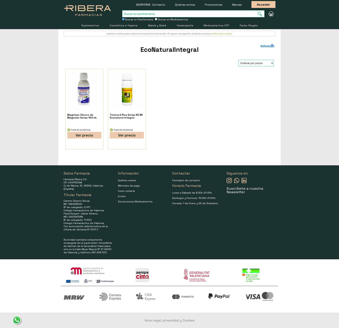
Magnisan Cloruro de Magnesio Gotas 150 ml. (82, 116)
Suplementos (90, 25)
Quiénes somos (185, 5)
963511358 (143, 5)
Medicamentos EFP (216, 25)
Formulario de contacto (186, 180)
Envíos (122, 196)
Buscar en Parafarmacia (138, 19)
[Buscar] (260, 14)
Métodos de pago (129, 185)
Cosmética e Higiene (124, 25)
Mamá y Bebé (157, 25)
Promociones (213, 5)
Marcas (237, 5)
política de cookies (221, 33)
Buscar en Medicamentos (172, 19)
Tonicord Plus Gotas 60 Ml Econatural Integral (126, 116)
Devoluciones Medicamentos (135, 201)
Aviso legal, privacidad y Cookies (170, 320)
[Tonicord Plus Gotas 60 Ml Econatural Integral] (127, 89)
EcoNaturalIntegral (170, 50)
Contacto (158, 5)
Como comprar (126, 191)
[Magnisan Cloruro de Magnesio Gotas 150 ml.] (84, 89)
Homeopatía (185, 25)
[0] (271, 13)
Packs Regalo (249, 25)
